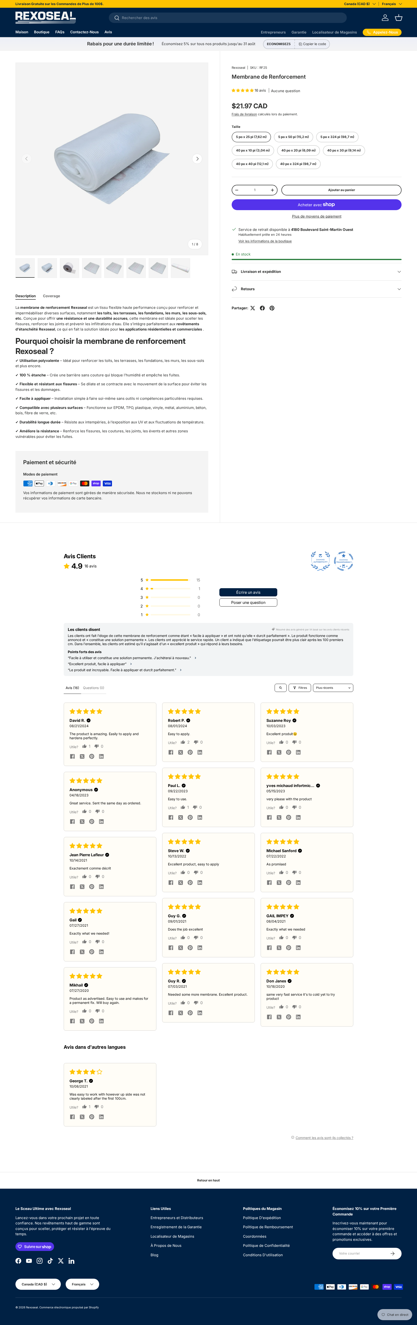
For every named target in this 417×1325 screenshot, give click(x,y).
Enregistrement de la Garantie (176, 1227)
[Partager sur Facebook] (262, 308)
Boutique (41, 32)
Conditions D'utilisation (263, 1255)
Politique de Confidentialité (266, 1245)
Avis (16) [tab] (72, 688)
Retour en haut (208, 1180)
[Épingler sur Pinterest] (272, 308)
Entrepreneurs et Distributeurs (177, 1217)
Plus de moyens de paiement (316, 216)
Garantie (299, 32)
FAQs (59, 32)
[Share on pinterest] (92, 757)
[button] (398, 17)
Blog (154, 1255)
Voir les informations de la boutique (265, 241)
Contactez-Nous (84, 32)
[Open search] (281, 688)
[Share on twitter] (82, 757)
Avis (108, 32)
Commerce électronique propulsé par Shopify (69, 1307)
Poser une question (248, 602)
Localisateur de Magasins (334, 32)
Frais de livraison (244, 114)
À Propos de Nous (166, 1245)
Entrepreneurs (273, 32)
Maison (21, 32)
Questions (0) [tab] (93, 688)
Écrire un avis (248, 592)
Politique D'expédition (262, 1217)
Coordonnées (254, 1236)
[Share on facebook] (72, 756)
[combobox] (228, 18)
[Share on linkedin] (101, 757)
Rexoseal (238, 67)
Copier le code (314, 44)
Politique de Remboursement (268, 1227)
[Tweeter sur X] (252, 308)
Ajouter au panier (341, 190)
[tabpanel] (111, 372)
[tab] (25, 296)
